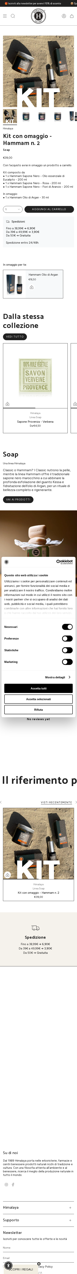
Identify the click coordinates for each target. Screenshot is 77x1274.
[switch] (67, 639)
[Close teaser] (39, 1264)
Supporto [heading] (11, 1220)
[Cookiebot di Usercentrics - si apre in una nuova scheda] (56, 562)
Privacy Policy (44, 1266)
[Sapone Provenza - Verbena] (35, 375)
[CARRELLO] (72, 16)
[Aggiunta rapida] (7, 403)
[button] (13, 16)
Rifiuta (38, 709)
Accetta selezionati (38, 699)
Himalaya (8, 128)
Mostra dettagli (55, 677)
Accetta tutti (39, 688)
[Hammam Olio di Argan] (14, 284)
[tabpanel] (38, 727)
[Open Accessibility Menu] (8, 1265)
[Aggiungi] (32, 287)
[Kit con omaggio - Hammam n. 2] (38, 843)
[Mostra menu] (5, 16)
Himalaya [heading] (11, 1208)
